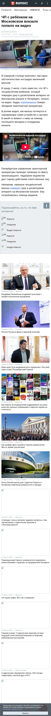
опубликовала (28, 102)
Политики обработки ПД (12, 709)
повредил (15, 188)
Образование (20, 10)
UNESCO (35, 10)
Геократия (6, 10)
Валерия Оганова (9, 31)
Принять (25, 713)
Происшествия (26, 34)
